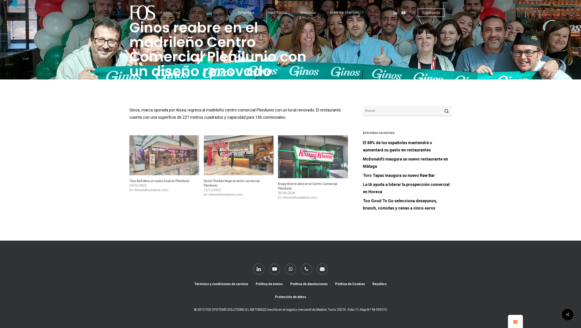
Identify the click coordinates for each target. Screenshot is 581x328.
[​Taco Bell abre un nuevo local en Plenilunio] (164, 155)
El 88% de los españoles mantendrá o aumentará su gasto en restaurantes (397, 146)
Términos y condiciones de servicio (221, 284)
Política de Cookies (350, 284)
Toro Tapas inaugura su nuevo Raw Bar (399, 175)
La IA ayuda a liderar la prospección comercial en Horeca (406, 188)
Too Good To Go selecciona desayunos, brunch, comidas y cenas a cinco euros (400, 204)
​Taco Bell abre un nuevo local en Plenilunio (159, 181)
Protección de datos (290, 297)
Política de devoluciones (309, 284)
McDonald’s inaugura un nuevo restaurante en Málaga (405, 163)
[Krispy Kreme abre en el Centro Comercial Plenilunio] (313, 156)
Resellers (379, 284)
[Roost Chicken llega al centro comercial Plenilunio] (239, 155)
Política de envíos (269, 284)
